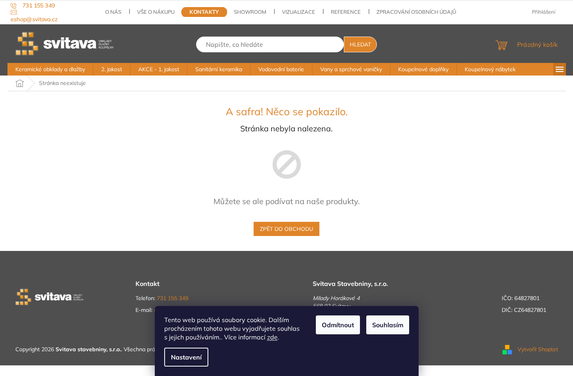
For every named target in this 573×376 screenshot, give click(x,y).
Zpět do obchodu (286, 228)
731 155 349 (172, 298)
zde (272, 337)
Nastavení (186, 357)
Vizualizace (298, 12)
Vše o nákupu (155, 12)
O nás (113, 12)
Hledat (360, 44)
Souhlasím (387, 325)
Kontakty (204, 12)
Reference (346, 12)
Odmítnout (338, 325)
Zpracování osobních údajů (416, 12)
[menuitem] (50, 69)
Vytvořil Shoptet (537, 348)
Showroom (250, 12)
